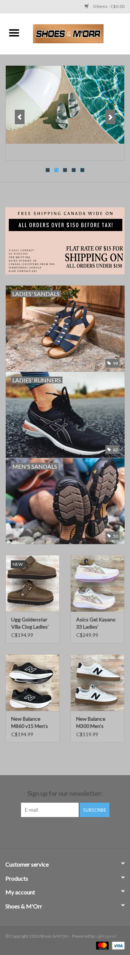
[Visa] (117, 945)
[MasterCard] (101, 945)
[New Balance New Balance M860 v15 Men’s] (32, 682)
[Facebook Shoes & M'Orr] (59, 832)
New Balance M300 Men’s (90, 722)
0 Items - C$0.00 (108, 6)
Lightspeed (106, 936)
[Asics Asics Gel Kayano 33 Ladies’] (97, 583)
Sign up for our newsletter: (65, 793)
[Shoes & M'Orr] (79, 33)
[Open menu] (14, 32)
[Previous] (20, 117)
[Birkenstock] (65, 105)
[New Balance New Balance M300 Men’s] (97, 682)
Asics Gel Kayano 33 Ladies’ (96, 623)
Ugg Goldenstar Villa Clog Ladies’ (30, 623)
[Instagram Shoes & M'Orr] (71, 832)
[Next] (110, 117)
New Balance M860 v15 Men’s (29, 722)
